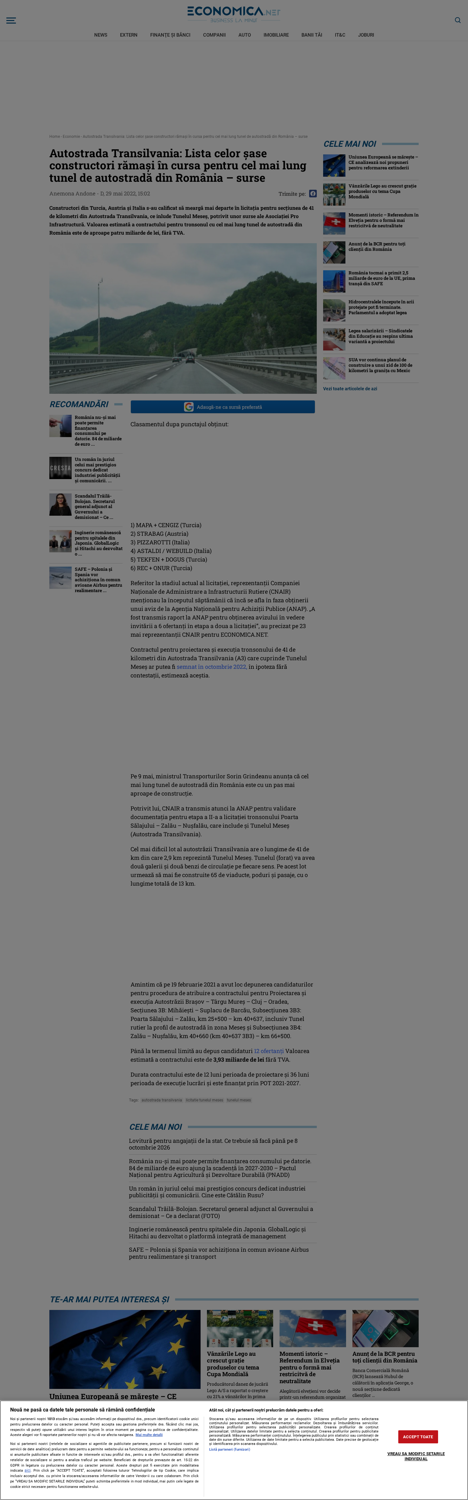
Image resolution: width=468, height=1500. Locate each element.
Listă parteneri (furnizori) (229, 1449)
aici (28, 1470)
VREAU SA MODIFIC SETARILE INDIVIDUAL (416, 1456)
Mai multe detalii (149, 1435)
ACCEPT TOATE (418, 1436)
